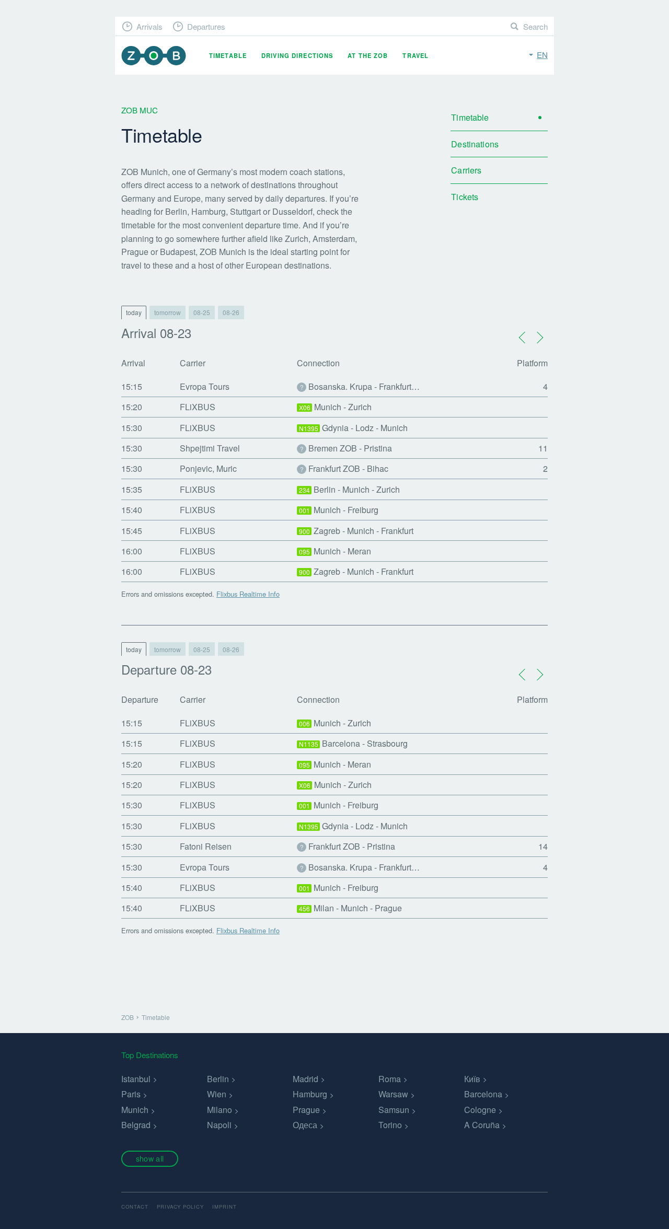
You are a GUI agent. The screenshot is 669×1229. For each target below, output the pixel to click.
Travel (415, 55)
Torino (390, 1125)
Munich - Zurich (335, 407)
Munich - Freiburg (339, 510)
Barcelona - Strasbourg (353, 743)
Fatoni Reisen (206, 846)
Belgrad (136, 1125)
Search (535, 26)
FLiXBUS (197, 407)
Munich (134, 1110)
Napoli (219, 1125)
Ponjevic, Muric (208, 468)
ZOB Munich (153, 55)
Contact (134, 1206)
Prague (306, 1110)
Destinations (475, 144)
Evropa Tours (204, 386)
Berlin (218, 1079)
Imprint (224, 1206)
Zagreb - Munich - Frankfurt (356, 531)
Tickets (464, 197)
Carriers (466, 170)
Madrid (305, 1079)
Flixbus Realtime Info (248, 594)
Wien (216, 1094)
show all (150, 1158)
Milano (219, 1110)
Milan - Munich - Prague (350, 908)
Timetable (228, 55)
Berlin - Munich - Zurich (349, 489)
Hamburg (310, 1094)
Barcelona (483, 1094)
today (134, 312)
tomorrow (167, 312)
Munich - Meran (335, 551)
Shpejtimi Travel (210, 448)
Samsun (393, 1110)
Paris (131, 1094)
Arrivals (149, 26)
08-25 (201, 312)
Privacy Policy (180, 1206)
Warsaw (393, 1094)
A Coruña (482, 1125)
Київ (472, 1079)
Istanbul (136, 1079)
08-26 (231, 312)
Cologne (480, 1110)
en (542, 54)
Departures (206, 26)
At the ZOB (368, 55)
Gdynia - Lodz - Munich (353, 428)
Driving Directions (297, 55)
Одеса (305, 1125)
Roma (389, 1079)
